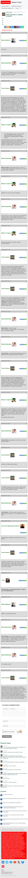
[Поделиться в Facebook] (13, 27)
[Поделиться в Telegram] (20, 27)
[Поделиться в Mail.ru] (10, 27)
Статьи (17, 8)
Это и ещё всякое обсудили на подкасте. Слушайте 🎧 (13, 762)
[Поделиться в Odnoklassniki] (8, 27)
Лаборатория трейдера (16, 6)
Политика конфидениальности (7, 872)
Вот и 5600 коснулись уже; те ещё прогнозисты (12, 769)
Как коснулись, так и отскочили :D (9, 765)
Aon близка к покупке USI (8, 794)
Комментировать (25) (7, 30)
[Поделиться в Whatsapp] (23, 27)
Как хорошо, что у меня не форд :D (10, 782)
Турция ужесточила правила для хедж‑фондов (12, 802)
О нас (2, 869)
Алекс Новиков (9, 12)
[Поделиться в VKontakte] (5, 27)
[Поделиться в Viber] (18, 27)
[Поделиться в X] (15, 27)
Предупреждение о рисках (6, 873)
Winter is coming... (6, 778)
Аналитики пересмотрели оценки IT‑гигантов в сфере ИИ (14, 798)
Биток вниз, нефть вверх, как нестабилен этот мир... (13, 752)
